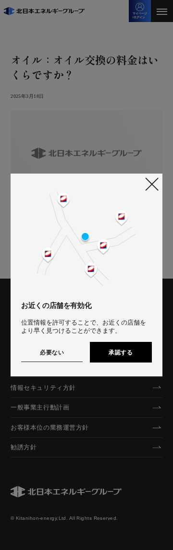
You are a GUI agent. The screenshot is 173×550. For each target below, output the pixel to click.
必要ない (52, 352)
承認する (121, 352)
